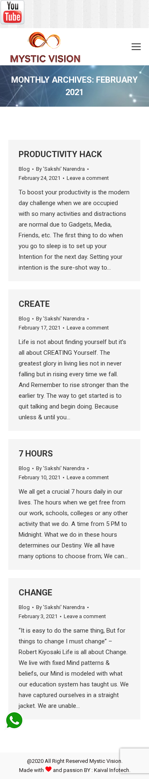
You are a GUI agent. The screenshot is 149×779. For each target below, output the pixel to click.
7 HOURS (36, 454)
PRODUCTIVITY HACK (60, 154)
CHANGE (35, 592)
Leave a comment (88, 178)
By (60, 169)
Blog (24, 169)
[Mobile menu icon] (136, 46)
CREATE (34, 304)
